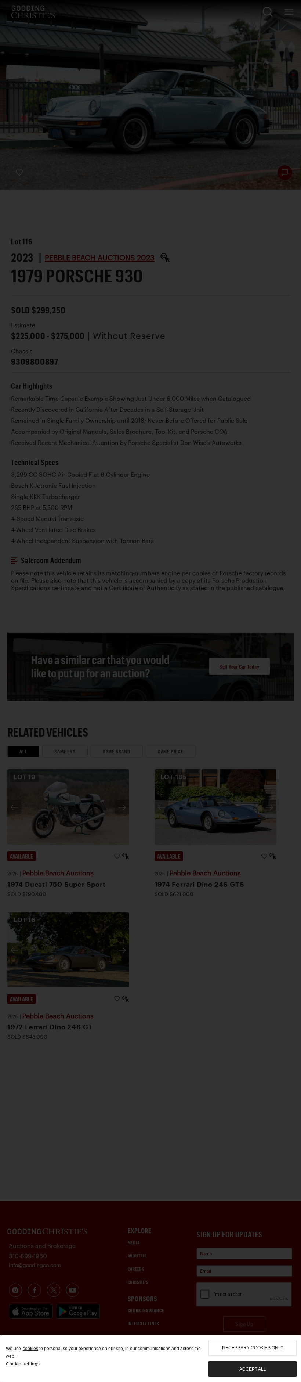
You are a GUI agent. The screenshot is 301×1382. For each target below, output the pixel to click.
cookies (30, 1348)
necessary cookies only (252, 1347)
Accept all (252, 1369)
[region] (150, 1358)
